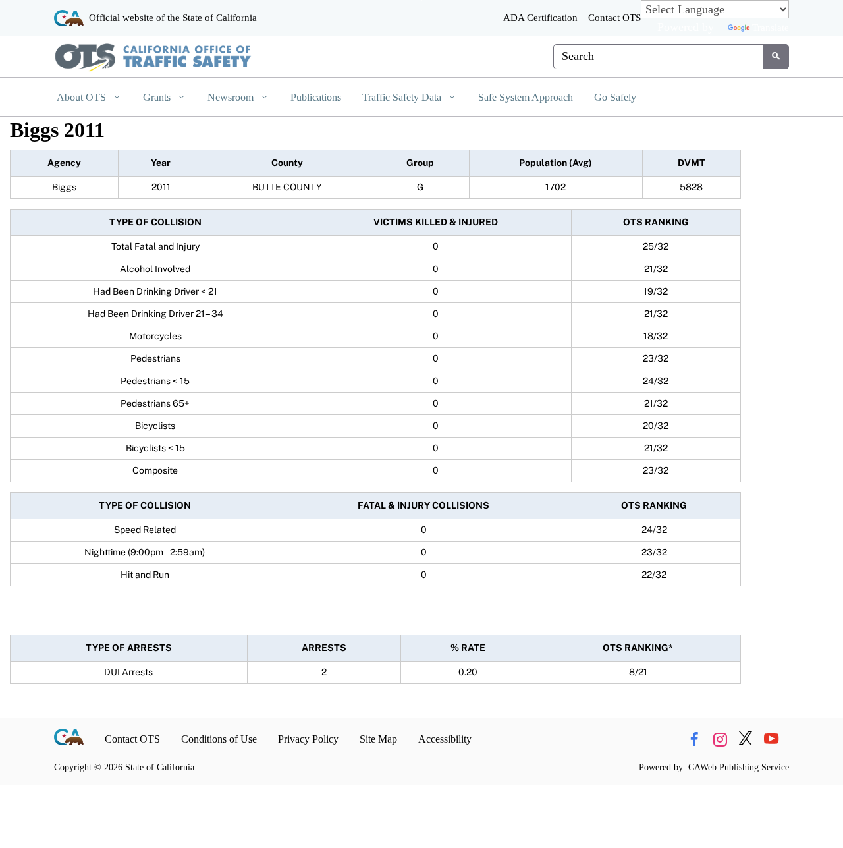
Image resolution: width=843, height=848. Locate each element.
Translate (770, 27)
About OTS (83, 97)
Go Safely (615, 97)
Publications (315, 97)
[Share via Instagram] (720, 739)
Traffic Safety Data (403, 97)
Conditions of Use (219, 739)
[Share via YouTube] (771, 739)
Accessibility (445, 739)
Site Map (378, 739)
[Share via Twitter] (745, 739)
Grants (158, 97)
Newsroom (231, 97)
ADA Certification (540, 17)
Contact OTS (614, 17)
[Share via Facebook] (694, 739)
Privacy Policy (308, 739)
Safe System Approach (525, 97)
